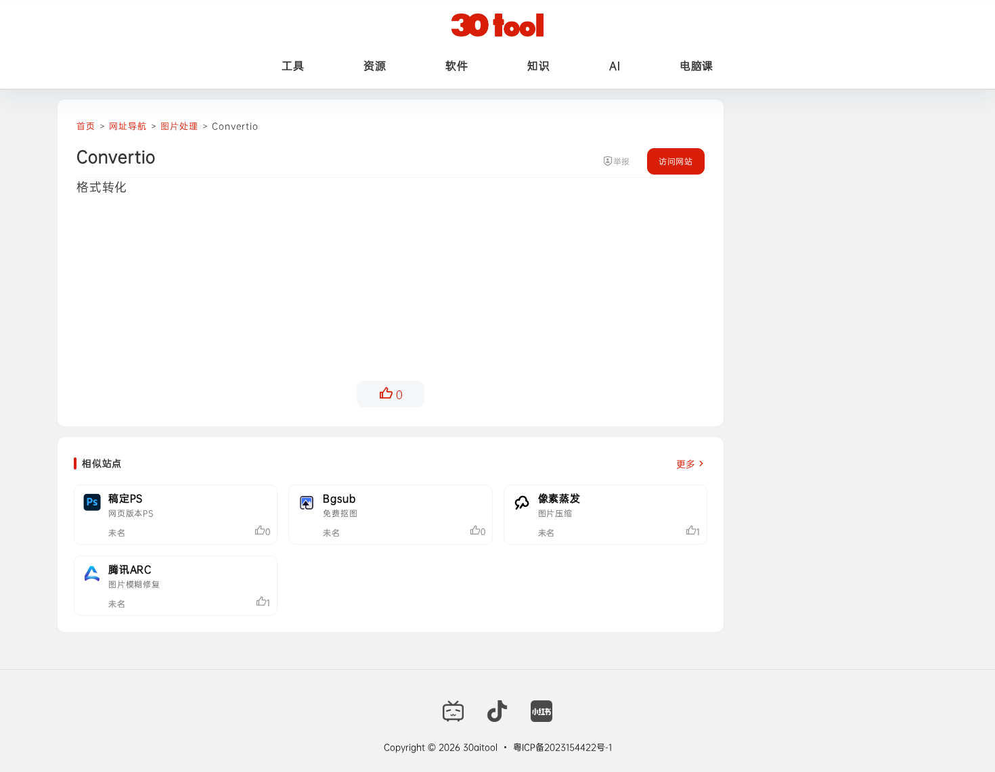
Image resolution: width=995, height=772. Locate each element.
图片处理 (179, 126)
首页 (85, 126)
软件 (456, 65)
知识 (538, 65)
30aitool (479, 747)
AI (614, 65)
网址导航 (127, 126)
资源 (374, 65)
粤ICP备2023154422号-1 (562, 747)
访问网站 (676, 161)
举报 (621, 161)
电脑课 (696, 65)
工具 (293, 65)
